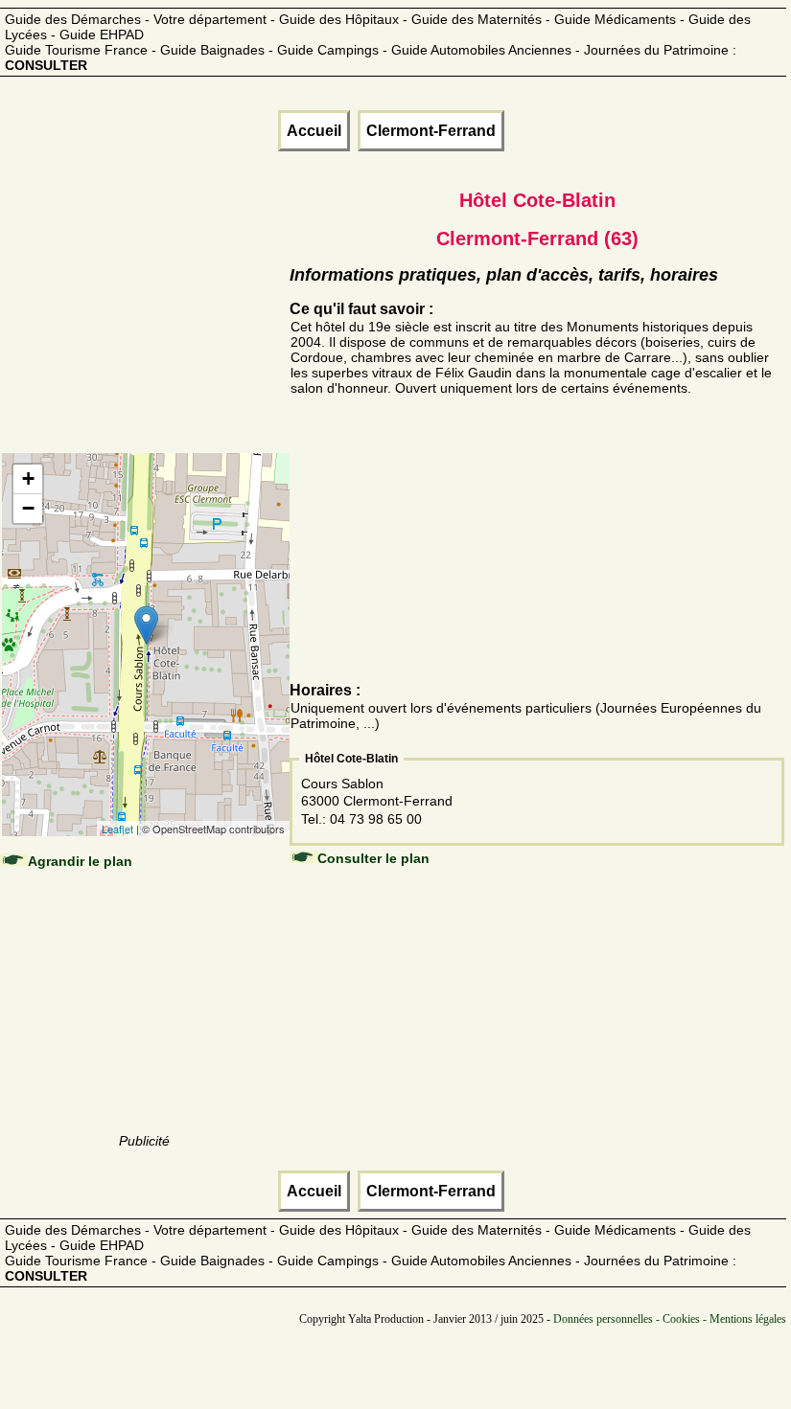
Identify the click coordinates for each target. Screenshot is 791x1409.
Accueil (314, 131)
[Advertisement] (145, 325)
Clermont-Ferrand (431, 131)
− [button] (28, 508)
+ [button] (28, 478)
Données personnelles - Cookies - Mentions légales (669, 1319)
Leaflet (117, 828)
